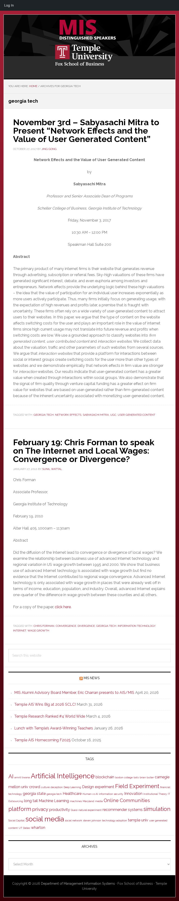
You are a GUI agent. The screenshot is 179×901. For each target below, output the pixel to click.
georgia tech (44, 414)
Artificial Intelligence (63, 776)
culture (45, 787)
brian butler (147, 777)
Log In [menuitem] (9, 5)
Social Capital (16, 820)
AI (11, 776)
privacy (40, 809)
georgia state (34, 793)
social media (44, 819)
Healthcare (72, 793)
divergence (86, 626)
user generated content (136, 414)
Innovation (133, 793)
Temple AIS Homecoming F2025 (42, 740)
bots (136, 777)
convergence (66, 626)
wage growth (38, 630)
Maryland (88, 801)
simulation (157, 809)
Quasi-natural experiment (86, 810)
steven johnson (92, 820)
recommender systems (123, 809)
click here (63, 607)
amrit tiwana (22, 777)
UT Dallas (24, 828)
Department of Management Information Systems (78, 883)
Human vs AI (90, 794)
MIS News (92, 678)
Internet (19, 630)
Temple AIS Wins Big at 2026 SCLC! (45, 704)
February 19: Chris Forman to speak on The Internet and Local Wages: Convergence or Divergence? (83, 450)
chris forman (44, 626)
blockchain (105, 777)
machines (76, 801)
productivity (59, 809)
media (99, 801)
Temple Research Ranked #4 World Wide (49, 716)
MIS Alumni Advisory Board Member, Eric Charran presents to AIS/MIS (74, 692)
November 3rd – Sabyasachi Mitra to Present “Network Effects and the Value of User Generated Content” (86, 130)
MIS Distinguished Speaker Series (89, 29)
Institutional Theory (155, 794)
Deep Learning (72, 787)
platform (19, 809)
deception (57, 787)
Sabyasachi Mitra (96, 414)
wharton (38, 827)
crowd (34, 787)
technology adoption (114, 820)
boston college (124, 777)
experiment (104, 787)
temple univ (138, 820)
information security (111, 794)
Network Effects (68, 414)
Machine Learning (54, 801)
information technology (136, 626)
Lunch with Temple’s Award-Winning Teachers (53, 728)
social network (73, 820)
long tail (31, 801)
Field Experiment (137, 786)
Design (88, 787)
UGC (113, 414)
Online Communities (127, 800)
